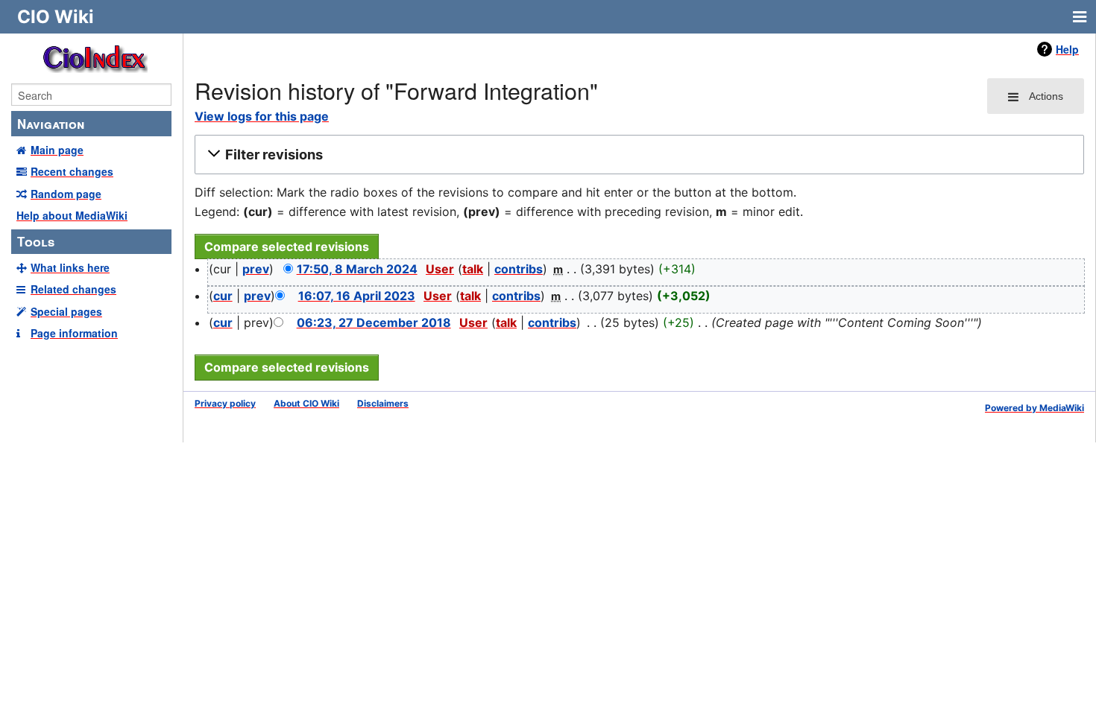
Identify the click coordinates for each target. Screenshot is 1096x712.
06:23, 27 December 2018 (374, 322)
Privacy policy (225, 403)
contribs (518, 268)
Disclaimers (383, 403)
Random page (66, 193)
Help (1067, 49)
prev (255, 268)
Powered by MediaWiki (1034, 407)
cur (223, 295)
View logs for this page (262, 116)
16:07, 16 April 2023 (356, 295)
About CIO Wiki (306, 403)
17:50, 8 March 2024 (357, 268)
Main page (57, 149)
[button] (637, 155)
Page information (74, 332)
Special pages (66, 311)
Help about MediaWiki (71, 215)
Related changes (73, 289)
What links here (70, 267)
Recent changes (72, 171)
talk (472, 268)
